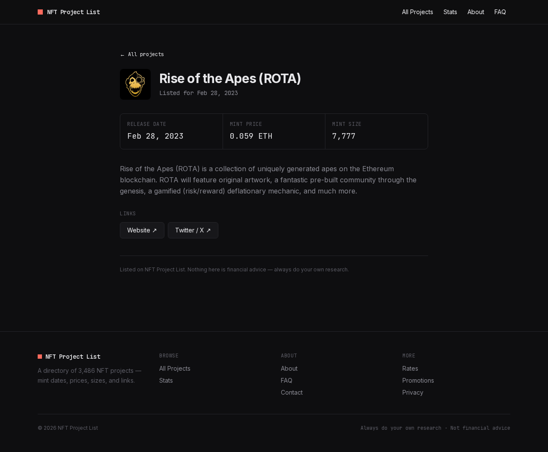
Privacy (412, 392)
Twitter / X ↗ (193, 230)
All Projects (417, 11)
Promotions (418, 380)
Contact (292, 392)
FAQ (500, 11)
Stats (450, 11)
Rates (410, 368)
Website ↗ (142, 230)
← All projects (142, 54)
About (476, 11)
